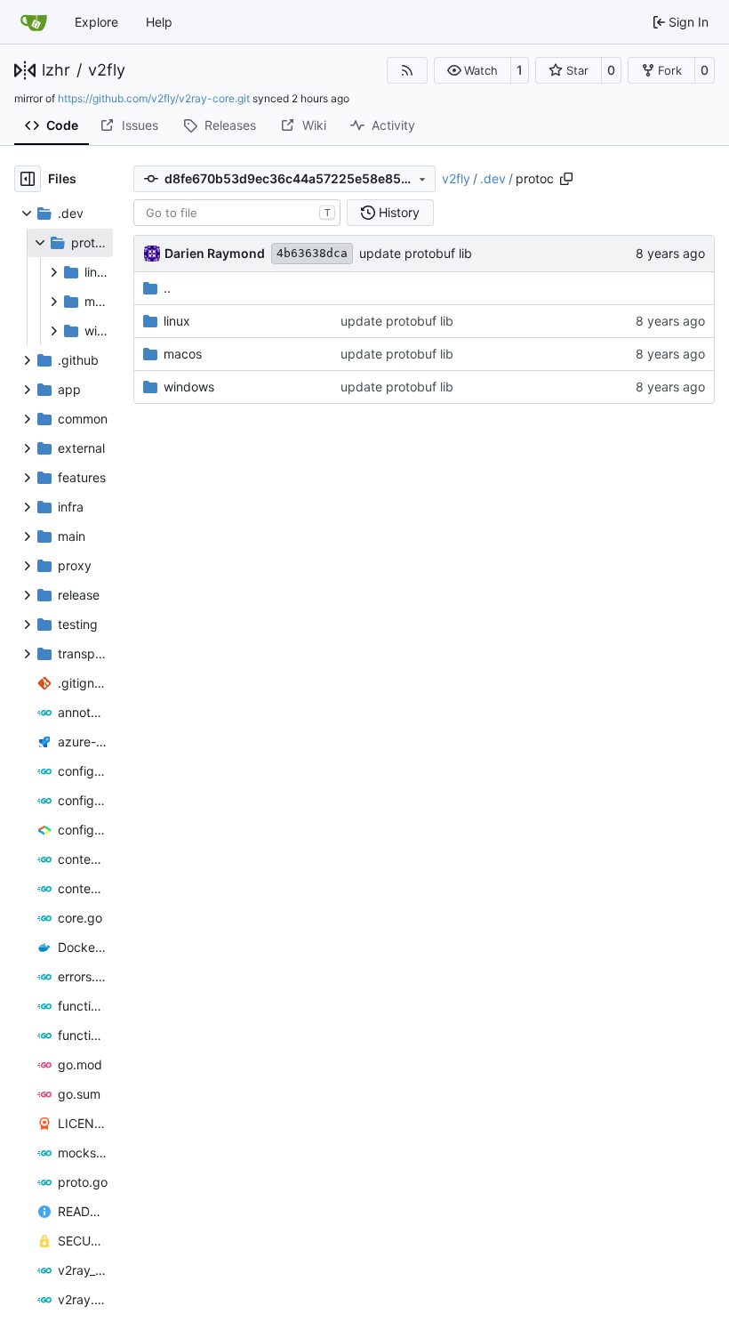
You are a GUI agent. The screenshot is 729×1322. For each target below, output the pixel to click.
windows (189, 386)
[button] (472, 70)
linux (177, 320)
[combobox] (236, 212)
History (399, 212)
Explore (96, 21)
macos (183, 353)
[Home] (34, 22)
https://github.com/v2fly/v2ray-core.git (154, 98)
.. (167, 287)
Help (159, 21)
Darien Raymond (214, 253)
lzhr (56, 70)
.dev (493, 178)
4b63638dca (312, 253)
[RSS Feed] (407, 70)
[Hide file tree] (27, 178)
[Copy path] (566, 179)
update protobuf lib (415, 253)
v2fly (106, 70)
